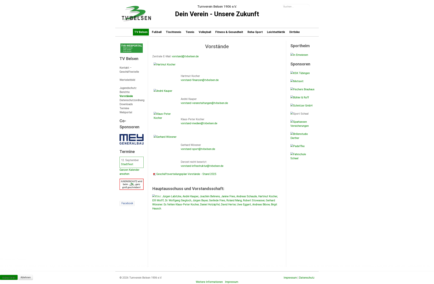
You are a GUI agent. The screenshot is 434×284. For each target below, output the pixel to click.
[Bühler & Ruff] (302, 98)
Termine (124, 108)
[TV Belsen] (136, 14)
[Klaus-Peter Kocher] (166, 119)
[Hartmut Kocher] (166, 72)
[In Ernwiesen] (302, 55)
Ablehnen (26, 277)
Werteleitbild (127, 79)
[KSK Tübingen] (302, 73)
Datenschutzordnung (132, 100)
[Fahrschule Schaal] (302, 156)
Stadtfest (127, 164)
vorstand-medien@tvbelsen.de (199, 123)
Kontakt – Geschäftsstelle (129, 69)
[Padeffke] (302, 146)
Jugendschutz (128, 88)
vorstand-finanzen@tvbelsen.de (200, 80)
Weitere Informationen (209, 281)
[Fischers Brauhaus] (302, 89)
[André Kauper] (166, 96)
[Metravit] (302, 81)
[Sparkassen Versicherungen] (302, 124)
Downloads (126, 104)
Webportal (126, 112)
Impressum (231, 281)
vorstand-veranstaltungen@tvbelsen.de (204, 103)
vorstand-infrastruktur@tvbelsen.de (202, 166)
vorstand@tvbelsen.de (185, 56)
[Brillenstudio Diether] (302, 136)
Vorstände (126, 96)
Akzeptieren (8, 277)
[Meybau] (132, 139)
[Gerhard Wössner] (166, 142)
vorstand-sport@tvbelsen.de (198, 149)
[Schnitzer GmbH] (302, 106)
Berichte (125, 92)
